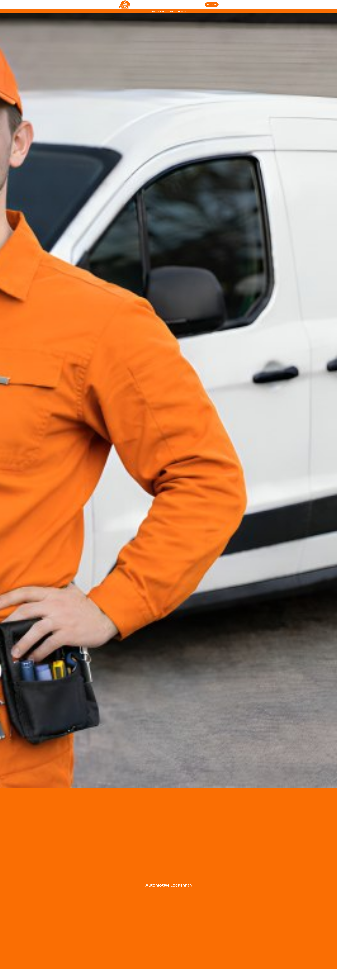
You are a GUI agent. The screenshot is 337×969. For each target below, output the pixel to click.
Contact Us (182, 11)
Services (161, 11)
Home (153, 11)
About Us (172, 11)
